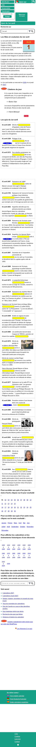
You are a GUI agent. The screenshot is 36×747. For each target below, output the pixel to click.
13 (8, 503)
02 (5, 500)
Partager (7, 16)
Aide (3, 5)
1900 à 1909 (3, 547)
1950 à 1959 (29, 547)
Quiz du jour (5, 2)
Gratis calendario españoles (19, 702)
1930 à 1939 (18, 547)
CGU (16, 734)
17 (5, 507)
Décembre (4, 530)
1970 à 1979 (8, 555)
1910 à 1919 (8, 547)
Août (8, 526)
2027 (4, 85)
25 (30, 507)
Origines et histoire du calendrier (13, 617)
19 (12, 507)
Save (27, 116)
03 (8, 500)
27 (5, 511)
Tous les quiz (6, 11)
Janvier (3, 523)
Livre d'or (18, 739)
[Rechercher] (33, 1)
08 (24, 500)
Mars (15, 523)
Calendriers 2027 (8, 593)
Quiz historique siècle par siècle (13, 611)
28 (8, 511)
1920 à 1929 (13, 547)
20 (15, 507)
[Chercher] (32, 31)
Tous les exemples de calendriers (13, 603)
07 (21, 500)
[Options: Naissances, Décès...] (29, 31)
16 (2, 507)
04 (12, 500)
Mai (24, 523)
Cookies (17, 736)
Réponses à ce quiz (22, 15)
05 (15, 500)
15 (15, 503)
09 (27, 500)
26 (2, 511)
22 (21, 507)
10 (30, 500)
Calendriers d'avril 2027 (10, 596)
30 (15, 511)
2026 (24, 82)
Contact (17, 741)
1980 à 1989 (13, 555)
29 (12, 511)
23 (24, 507)
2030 (8, 563)
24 (27, 507)
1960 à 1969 (3, 555)
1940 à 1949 (24, 547)
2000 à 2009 (24, 555)
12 (5, 503)
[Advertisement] (24, 7)
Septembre (15, 526)
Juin (28, 523)
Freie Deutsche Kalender (18, 699)
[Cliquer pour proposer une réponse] (24, 125)
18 (8, 507)
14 (11, 503)
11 (2, 503)
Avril (20, 523)
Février (10, 523)
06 (18, 500)
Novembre (30, 526)
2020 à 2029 (3, 563)
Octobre (22, 526)
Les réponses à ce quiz (24, 628)
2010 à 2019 (29, 555)
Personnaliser (6, 8)
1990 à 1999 (18, 555)
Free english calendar (17, 696)
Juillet (3, 526)
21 (18, 507)
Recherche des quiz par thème (13, 614)
